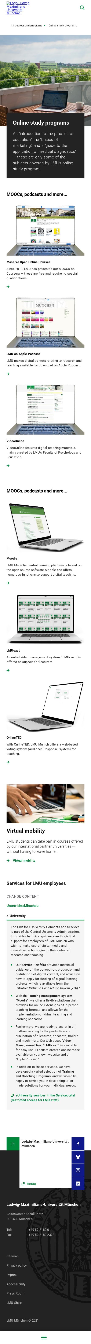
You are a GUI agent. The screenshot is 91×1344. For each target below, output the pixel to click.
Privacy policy (17, 1265)
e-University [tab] (16, 916)
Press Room (16, 1293)
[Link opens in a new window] (45, 1162)
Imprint (12, 1275)
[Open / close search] (82, 8)
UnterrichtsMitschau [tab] (23, 906)
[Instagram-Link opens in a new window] (78, 1170)
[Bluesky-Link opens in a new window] (78, 1157)
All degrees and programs (26, 25)
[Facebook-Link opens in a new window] (78, 1143)
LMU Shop (14, 1303)
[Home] (13, 1143)
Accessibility (16, 1284)
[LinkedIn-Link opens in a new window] (78, 1183)
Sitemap (13, 1256)
